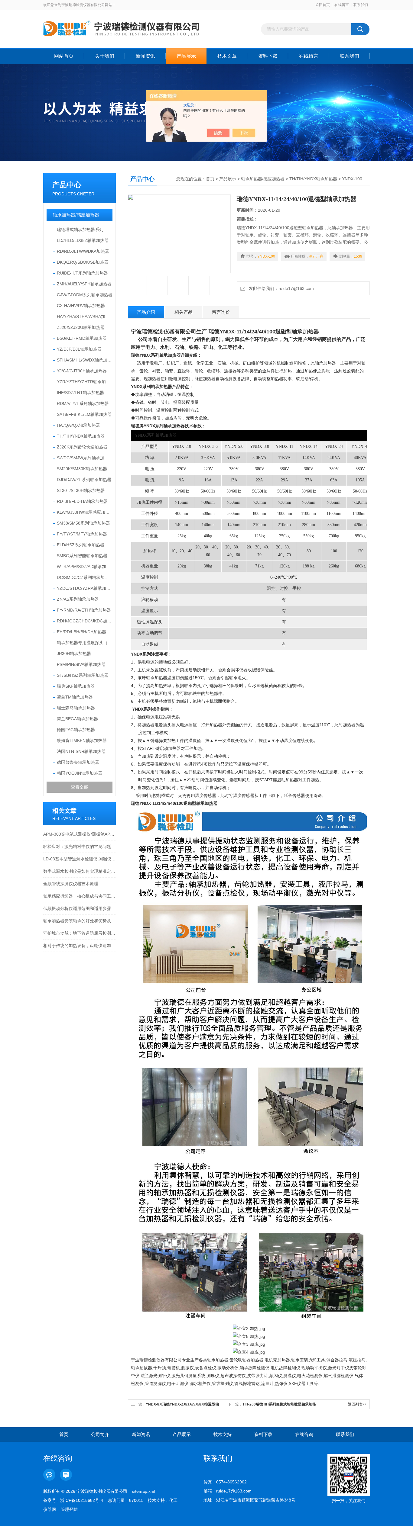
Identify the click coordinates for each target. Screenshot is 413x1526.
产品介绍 (146, 312)
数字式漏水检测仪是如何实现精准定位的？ (79, 871)
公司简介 (100, 1434)
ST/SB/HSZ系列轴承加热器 (82, 675)
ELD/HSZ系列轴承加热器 (80, 544)
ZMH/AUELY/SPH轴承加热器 (84, 283)
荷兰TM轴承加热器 (75, 697)
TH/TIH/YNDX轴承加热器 (81, 436)
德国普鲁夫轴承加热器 (78, 762)
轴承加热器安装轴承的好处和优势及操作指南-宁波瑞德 (79, 920)
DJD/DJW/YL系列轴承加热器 (84, 479)
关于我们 (104, 56)
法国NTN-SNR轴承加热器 (81, 751)
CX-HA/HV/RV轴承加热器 (81, 305)
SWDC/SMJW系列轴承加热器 (84, 457)
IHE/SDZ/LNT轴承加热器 (80, 392)
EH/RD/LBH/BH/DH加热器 (81, 631)
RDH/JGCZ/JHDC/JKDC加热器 (84, 620)
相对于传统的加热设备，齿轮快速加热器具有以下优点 (79, 945)
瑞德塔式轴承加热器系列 (80, 229)
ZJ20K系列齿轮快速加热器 (82, 447)
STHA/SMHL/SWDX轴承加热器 (84, 360)
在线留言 (341, 5)
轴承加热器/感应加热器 (76, 214)
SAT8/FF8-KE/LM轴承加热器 (84, 414)
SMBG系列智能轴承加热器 (82, 555)
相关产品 (183, 312)
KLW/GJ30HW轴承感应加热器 (84, 512)
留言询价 (221, 312)
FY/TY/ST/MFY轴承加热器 (82, 534)
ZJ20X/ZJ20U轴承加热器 (80, 327)
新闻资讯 (145, 56)
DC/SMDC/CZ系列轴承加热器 (84, 577)
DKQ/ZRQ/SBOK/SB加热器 (82, 262)
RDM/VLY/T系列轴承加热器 (83, 403)
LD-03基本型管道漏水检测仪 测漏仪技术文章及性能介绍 (79, 858)
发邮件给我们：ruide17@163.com (280, 288)
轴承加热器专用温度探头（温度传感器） (84, 642)
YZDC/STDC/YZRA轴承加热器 (84, 588)
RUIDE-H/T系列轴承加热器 (82, 273)
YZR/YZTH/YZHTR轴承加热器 (84, 381)
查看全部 (79, 787)
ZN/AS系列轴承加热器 (78, 599)
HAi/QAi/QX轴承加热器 (78, 425)
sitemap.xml (143, 1491)
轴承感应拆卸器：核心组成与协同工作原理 (79, 896)
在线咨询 (304, 1434)
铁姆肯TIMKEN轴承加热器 (82, 740)
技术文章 (227, 56)
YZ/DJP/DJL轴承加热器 (79, 349)
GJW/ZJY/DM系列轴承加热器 (84, 294)
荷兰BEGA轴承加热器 (77, 718)
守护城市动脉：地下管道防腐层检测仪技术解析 (79, 933)
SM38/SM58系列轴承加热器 (83, 523)
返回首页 (322, 5)
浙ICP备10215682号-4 (81, 1500)
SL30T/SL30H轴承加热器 (81, 490)
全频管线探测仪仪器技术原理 (70, 883)
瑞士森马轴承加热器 (76, 707)
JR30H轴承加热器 (74, 653)
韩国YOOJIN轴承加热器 (79, 773)
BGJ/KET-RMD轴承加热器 (81, 338)
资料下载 (268, 56)
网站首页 (63, 56)
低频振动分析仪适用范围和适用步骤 (77, 908)
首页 (210, 178)
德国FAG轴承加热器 (76, 729)
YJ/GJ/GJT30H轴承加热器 (82, 370)
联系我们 (360, 5)
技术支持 (222, 1434)
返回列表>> (357, 1404)
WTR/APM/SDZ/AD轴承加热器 (84, 566)
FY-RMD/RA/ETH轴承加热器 (84, 610)
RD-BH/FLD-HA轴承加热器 (82, 501)
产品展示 (186, 56)
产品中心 (66, 185)
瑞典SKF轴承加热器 (76, 686)
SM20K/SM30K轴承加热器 (82, 468)
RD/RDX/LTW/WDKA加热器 (83, 251)
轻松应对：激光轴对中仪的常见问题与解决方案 (79, 846)
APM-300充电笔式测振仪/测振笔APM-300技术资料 (79, 834)
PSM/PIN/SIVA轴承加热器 (81, 664)
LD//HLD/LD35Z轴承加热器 (83, 240)
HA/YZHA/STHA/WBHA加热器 (84, 316)
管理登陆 (69, 1509)
